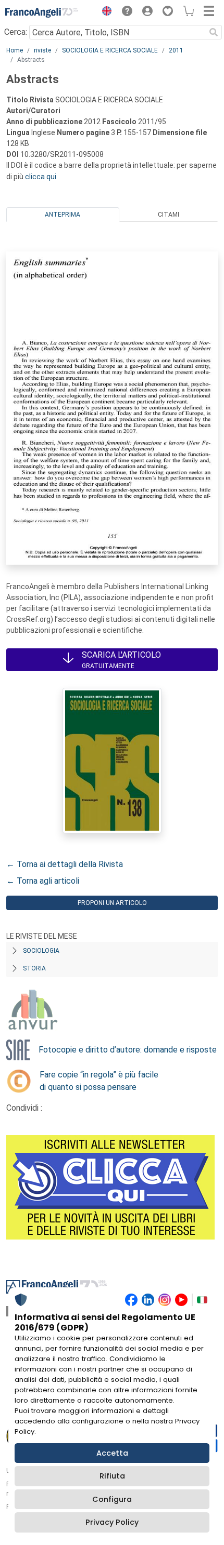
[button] (104, 12)
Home (14, 50)
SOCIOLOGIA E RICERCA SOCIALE (110, 50)
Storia (34, 968)
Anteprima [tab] (62, 214)
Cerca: (15, 32)
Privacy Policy (112, 1522)
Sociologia (41, 950)
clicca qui (40, 176)
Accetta (112, 1453)
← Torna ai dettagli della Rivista (64, 864)
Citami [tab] (168, 214)
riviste (42, 50)
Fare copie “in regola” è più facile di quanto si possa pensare (99, 1081)
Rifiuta (112, 1476)
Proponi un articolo (112, 903)
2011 (176, 50)
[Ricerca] (213, 32)
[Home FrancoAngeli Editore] (41, 12)
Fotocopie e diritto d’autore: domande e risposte (128, 1050)
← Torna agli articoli (42, 881)
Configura (112, 1499)
